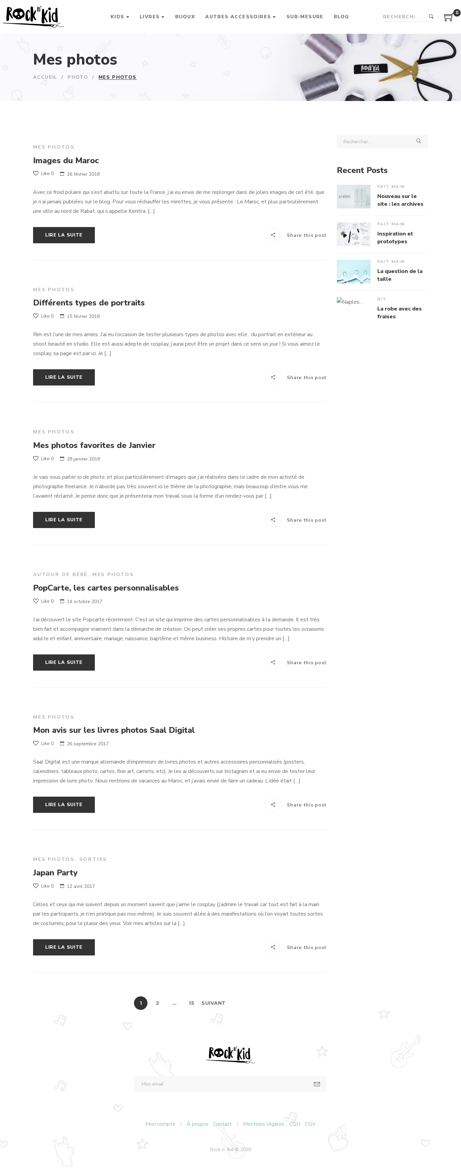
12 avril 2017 (81, 886)
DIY (381, 299)
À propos (198, 1124)
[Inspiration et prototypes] (354, 234)
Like (47, 173)
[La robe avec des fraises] (354, 309)
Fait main (391, 186)
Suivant (213, 1003)
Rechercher (431, 17)
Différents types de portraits (89, 302)
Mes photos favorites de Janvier (94, 445)
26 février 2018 (83, 174)
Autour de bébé (60, 574)
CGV (310, 1124)
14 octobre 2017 (84, 601)
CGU (294, 1124)
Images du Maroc (66, 160)
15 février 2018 (83, 316)
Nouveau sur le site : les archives (400, 200)
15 (191, 1003)
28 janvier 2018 (83, 459)
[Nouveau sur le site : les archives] (354, 196)
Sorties (93, 859)
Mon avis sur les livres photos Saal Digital (114, 730)
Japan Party (55, 872)
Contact (222, 1124)
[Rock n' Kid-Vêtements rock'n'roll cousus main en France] (33, 17)
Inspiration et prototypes (395, 237)
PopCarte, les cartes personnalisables (106, 587)
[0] (449, 19)
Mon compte (160, 1124)
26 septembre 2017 (88, 744)
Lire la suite (64, 235)
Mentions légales (263, 1124)
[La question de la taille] (354, 271)
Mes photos (54, 147)
